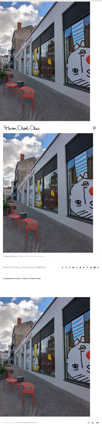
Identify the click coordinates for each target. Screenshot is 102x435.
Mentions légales (22, 422)
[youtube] (97, 422)
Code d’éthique (32, 422)
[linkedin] (93, 422)
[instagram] (88, 422)
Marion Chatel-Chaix (11, 256)
